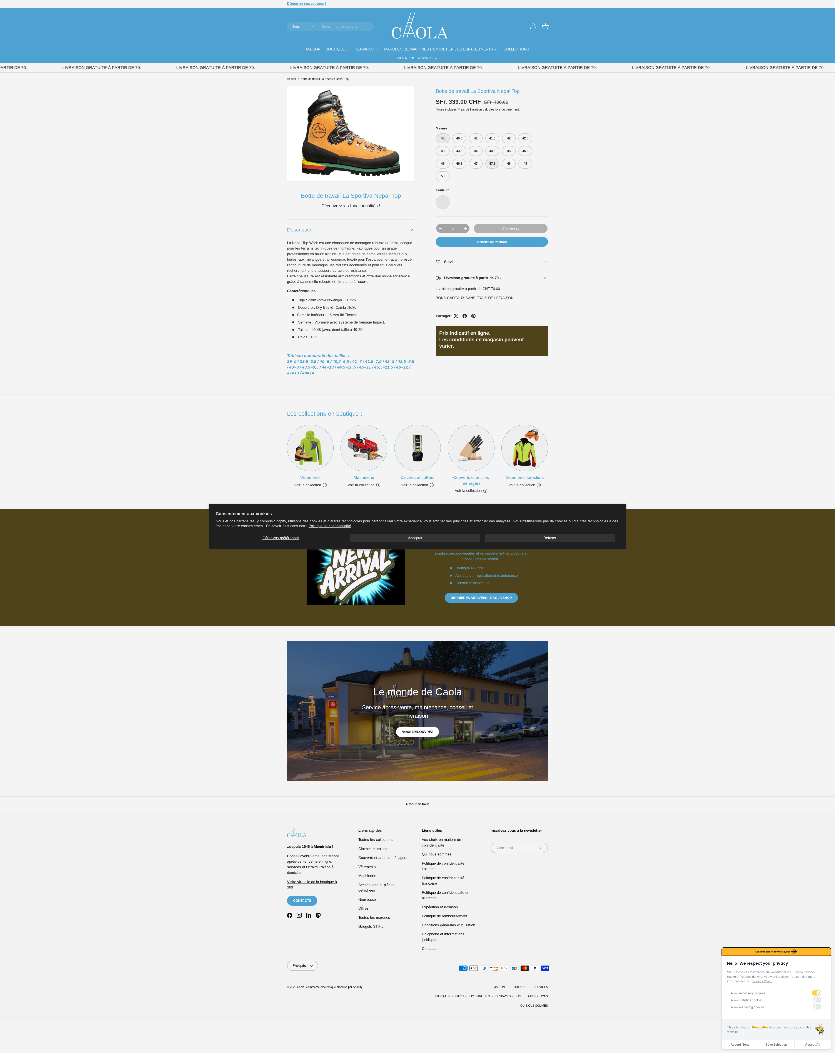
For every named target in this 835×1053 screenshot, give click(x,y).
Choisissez (510, 228)
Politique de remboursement (444, 916)
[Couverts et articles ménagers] (471, 448)
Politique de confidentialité (330, 526)
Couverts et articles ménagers (471, 480)
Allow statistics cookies (747, 1000)
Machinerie (364, 477)
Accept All (812, 1044)
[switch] (816, 993)
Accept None (740, 1044)
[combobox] (330, 26)
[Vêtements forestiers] (525, 448)
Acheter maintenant (492, 242)
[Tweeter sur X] (456, 316)
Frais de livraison (470, 109)
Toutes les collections (375, 840)
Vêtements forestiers (524, 477)
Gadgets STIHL (370, 926)
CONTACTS (302, 900)
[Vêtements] (310, 448)
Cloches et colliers (417, 477)
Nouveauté (367, 899)
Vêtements (310, 477)
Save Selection (776, 1044)
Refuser (549, 538)
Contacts (429, 949)
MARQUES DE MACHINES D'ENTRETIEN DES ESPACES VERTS (438, 49)
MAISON (313, 49)
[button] (545, 26)
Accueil (291, 79)
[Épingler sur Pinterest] (473, 316)
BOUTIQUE (335, 49)
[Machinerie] (364, 448)
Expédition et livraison (440, 907)
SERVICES (364, 49)
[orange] (443, 202)
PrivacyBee (760, 1027)
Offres (363, 908)
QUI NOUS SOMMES (415, 58)
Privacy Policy (762, 981)
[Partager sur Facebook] (464, 316)
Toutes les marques (374, 918)
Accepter (415, 538)
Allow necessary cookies (748, 993)
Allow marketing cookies (747, 1007)
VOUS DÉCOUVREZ (417, 732)
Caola (300, 987)
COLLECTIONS (516, 49)
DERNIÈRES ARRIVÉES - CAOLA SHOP (481, 598)
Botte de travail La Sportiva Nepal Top (325, 79)
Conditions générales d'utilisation (448, 925)
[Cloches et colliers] (417, 448)
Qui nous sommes (436, 854)
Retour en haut (417, 804)
